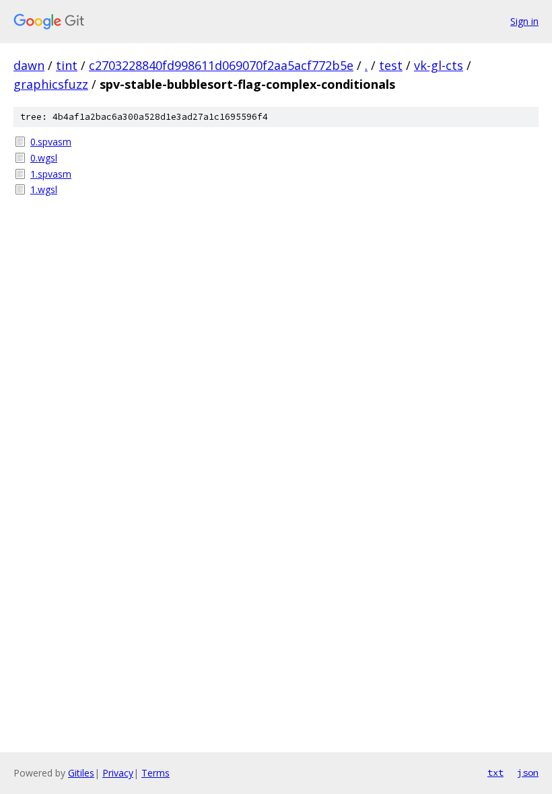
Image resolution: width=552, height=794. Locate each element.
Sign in (524, 21)
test (391, 65)
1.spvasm (50, 174)
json (528, 772)
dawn (28, 65)
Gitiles (81, 772)
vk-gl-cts (438, 65)
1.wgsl (43, 189)
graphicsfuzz (50, 84)
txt (495, 772)
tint (66, 65)
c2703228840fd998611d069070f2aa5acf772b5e (221, 65)
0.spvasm (50, 141)
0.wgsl (43, 157)
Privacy (117, 772)
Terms (155, 772)
